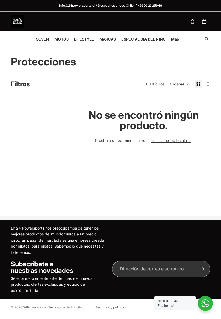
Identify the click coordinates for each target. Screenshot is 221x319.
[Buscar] (206, 39)
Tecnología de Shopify (65, 307)
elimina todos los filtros (171, 140)
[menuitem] (175, 39)
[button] (179, 84)
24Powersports (35, 307)
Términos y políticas (110, 307)
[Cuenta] (192, 21)
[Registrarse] (202, 269)
